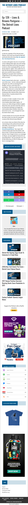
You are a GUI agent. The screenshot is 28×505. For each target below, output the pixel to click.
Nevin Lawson (6, 80)
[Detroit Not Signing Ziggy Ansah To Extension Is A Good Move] (14, 250)
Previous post (10, 206)
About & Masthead (5, 498)
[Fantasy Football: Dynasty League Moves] (14, 295)
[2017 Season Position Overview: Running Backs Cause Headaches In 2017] (14, 278)
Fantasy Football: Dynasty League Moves (12, 298)
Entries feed (5, 488)
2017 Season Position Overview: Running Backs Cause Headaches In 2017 (13, 283)
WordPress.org (5, 492)
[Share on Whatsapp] (9, 200)
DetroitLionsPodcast (8, 129)
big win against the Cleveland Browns (13, 58)
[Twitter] (7, 1)
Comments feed (6, 490)
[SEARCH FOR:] (14, 11)
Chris (8, 31)
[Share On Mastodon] (19, 200)
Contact (5, 499)
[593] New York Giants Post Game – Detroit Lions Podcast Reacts (13, 267)
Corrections (21, 498)
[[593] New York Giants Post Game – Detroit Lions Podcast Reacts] (14, 264)
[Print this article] (19, 197)
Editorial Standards (13, 498)
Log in (3, 487)
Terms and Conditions (14, 504)
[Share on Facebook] (9, 191)
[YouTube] (10, 1)
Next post (19, 206)
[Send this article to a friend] (9, 197)
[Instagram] (15, 1)
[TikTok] (13, 1)
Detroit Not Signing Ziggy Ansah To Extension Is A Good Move (13, 253)
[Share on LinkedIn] (9, 194)
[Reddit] (20, 1)
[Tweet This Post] (19, 191)
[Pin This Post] (19, 194)
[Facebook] (18, 1)
